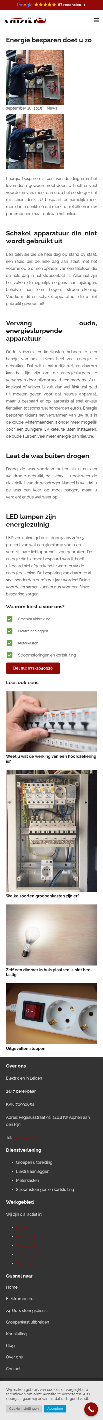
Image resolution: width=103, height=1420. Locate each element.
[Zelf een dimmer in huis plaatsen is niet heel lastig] (51, 935)
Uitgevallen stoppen (26, 1048)
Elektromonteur (20, 1298)
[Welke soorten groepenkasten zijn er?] (51, 831)
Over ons (14, 1357)
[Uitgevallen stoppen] (51, 1013)
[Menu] (96, 20)
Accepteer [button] (55, 1408)
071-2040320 (25, 1137)
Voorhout (25, 1263)
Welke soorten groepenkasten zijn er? (43, 896)
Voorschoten (28, 1245)
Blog (10, 1345)
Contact (13, 1368)
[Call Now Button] (91, 1409)
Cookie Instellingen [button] (24, 1408)
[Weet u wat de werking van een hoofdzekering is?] (51, 721)
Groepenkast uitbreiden (27, 1322)
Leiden (22, 1227)
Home (12, 1287)
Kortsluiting (16, 1334)
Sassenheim (27, 1254)
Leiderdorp (26, 1236)
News (52, 108)
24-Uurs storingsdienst (27, 1310)
